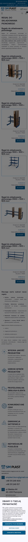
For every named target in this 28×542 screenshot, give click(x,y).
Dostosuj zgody (14, 528)
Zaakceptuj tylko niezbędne (14, 524)
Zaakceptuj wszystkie (14, 532)
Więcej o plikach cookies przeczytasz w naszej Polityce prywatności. (12, 519)
